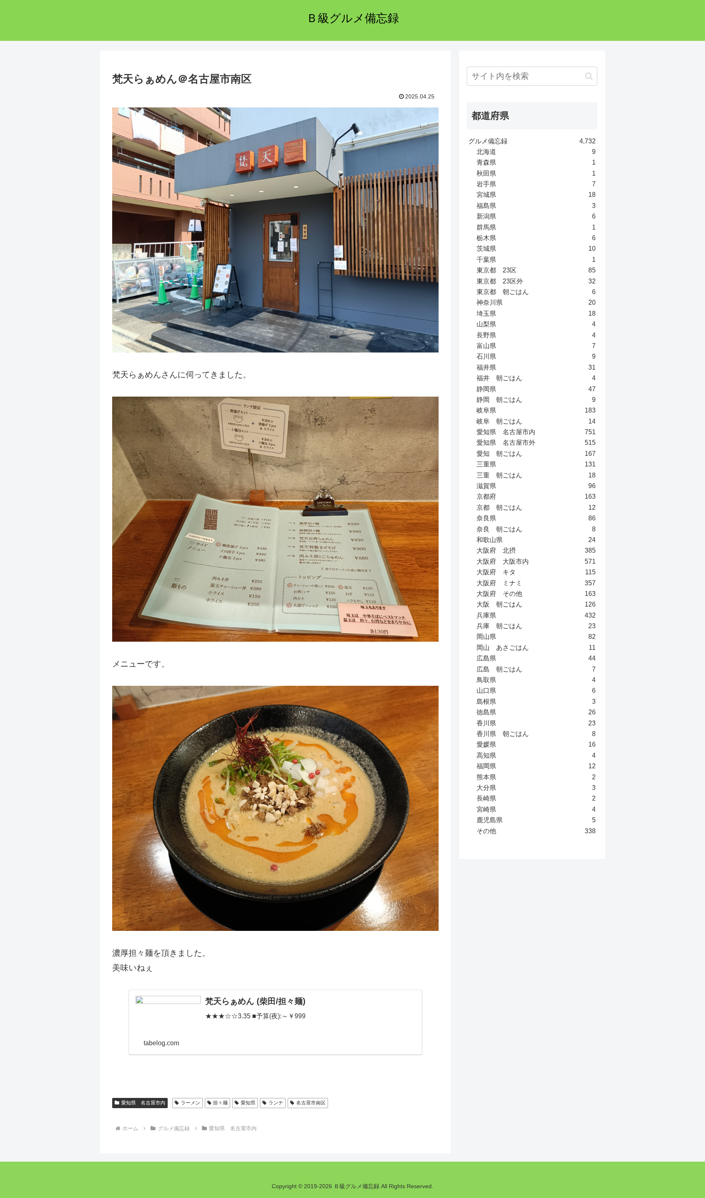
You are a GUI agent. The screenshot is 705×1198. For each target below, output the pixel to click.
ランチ (275, 1103)
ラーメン (190, 1103)
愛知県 (248, 1103)
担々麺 (220, 1103)
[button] (589, 76)
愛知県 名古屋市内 (143, 1103)
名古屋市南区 (311, 1103)
